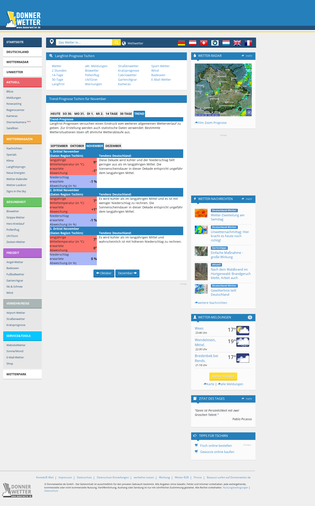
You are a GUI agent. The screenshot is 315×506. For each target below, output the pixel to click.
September (59, 146)
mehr (249, 56)
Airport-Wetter (15, 313)
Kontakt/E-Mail (45, 477)
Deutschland (17, 52)
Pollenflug (12, 230)
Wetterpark (16, 374)
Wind (9, 293)
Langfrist (58, 84)
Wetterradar (17, 62)
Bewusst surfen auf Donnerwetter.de (229, 477)
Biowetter (12, 211)
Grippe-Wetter (15, 217)
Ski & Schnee (14, 286)
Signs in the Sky (16, 191)
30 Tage (126, 114)
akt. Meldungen (96, 66)
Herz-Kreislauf (15, 224)
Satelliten (12, 128)
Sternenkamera (18, 122)
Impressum (65, 477)
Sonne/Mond (14, 351)
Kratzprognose (15, 325)
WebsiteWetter (16, 345)
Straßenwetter (15, 319)
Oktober (77, 146)
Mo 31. (79, 114)
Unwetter (14, 72)
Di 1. (90, 114)
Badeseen (12, 268)
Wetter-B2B (182, 477)
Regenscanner (15, 110)
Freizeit (12, 253)
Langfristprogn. (16, 167)
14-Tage (57, 75)
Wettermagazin (19, 139)
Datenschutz (84, 477)
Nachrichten (14, 148)
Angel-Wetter (14, 262)
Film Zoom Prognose (212, 123)
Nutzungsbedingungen (235, 487)
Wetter (57, 66)
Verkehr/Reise (17, 303)
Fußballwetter (15, 274)
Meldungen (13, 98)
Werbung (164, 477)
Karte (210, 384)
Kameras (12, 116)
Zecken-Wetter (15, 242)
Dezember (113, 146)
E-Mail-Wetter (15, 357)
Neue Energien (15, 173)
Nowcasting (13, 104)
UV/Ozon (12, 236)
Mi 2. (99, 114)
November (94, 146)
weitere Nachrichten (212, 303)
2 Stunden (59, 70)
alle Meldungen (232, 384)
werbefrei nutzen (144, 477)
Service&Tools (18, 336)
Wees (199, 328)
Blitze (9, 91)
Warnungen (93, 84)
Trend (139, 114)
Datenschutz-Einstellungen (113, 477)
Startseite (15, 42)
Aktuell (13, 82)
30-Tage (57, 79)
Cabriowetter (127, 75)
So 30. (67, 114)
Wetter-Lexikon (16, 185)
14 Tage (112, 114)
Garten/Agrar (14, 280)
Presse (198, 477)
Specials (11, 154)
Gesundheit (16, 202)
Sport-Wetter (160, 66)
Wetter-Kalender (16, 179)
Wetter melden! (223, 376)
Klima (10, 160)
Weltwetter (135, 43)
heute (55, 114)
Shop (9, 363)
